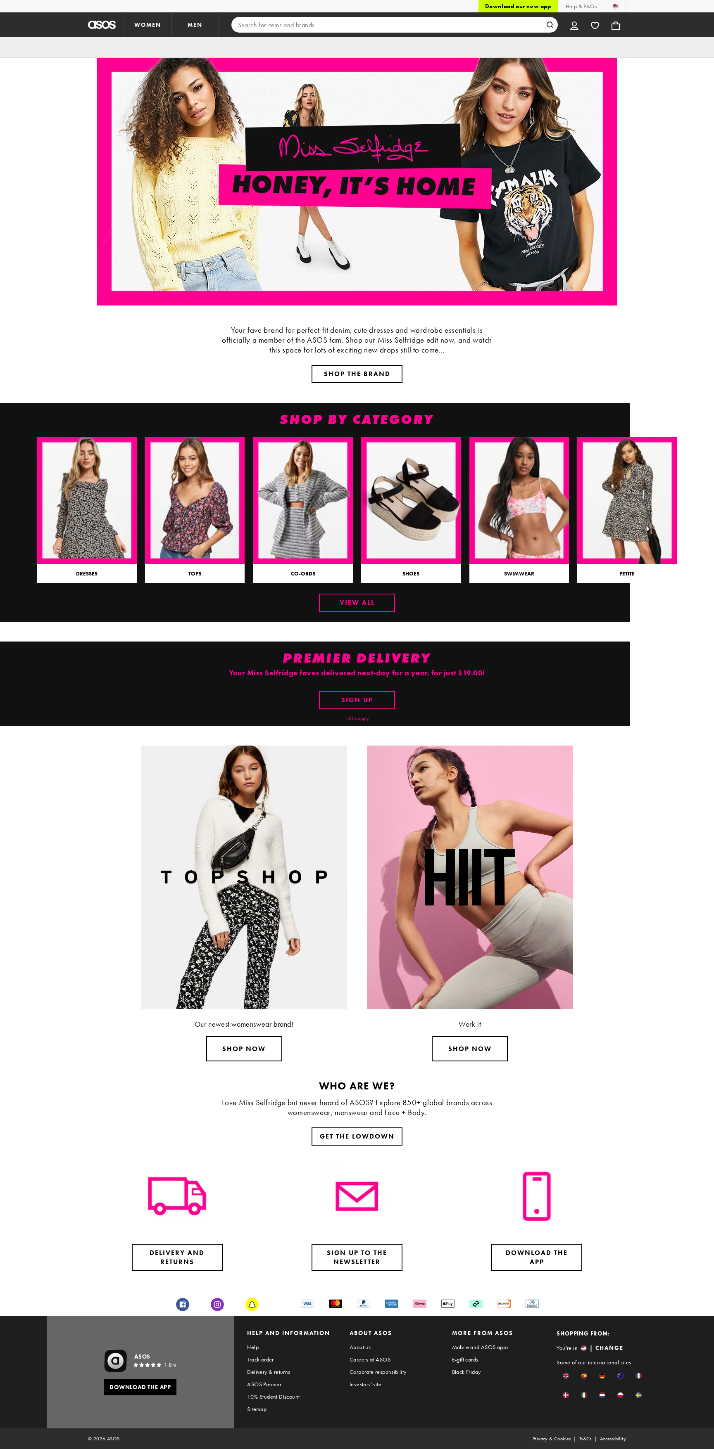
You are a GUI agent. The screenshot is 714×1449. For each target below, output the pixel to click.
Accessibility (613, 1438)
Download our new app (518, 6)
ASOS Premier (264, 1384)
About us (360, 1347)
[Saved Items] (595, 24)
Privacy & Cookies (552, 1438)
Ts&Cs (585, 1438)
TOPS (194, 573)
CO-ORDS (303, 573)
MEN (195, 24)
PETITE (627, 573)
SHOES (410, 573)
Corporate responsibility (378, 1372)
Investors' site (365, 1384)
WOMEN (147, 24)
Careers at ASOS (370, 1359)
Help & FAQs (581, 6)
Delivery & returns (268, 1372)
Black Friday (466, 1372)
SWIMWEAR (519, 573)
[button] (566, 1376)
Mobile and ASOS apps (480, 1347)
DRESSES (87, 573)
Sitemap (257, 1409)
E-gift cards (465, 1359)
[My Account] (574, 24)
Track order (260, 1359)
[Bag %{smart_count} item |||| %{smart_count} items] (615, 24)
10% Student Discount (273, 1396)
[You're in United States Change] (615, 6)
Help (253, 1347)
